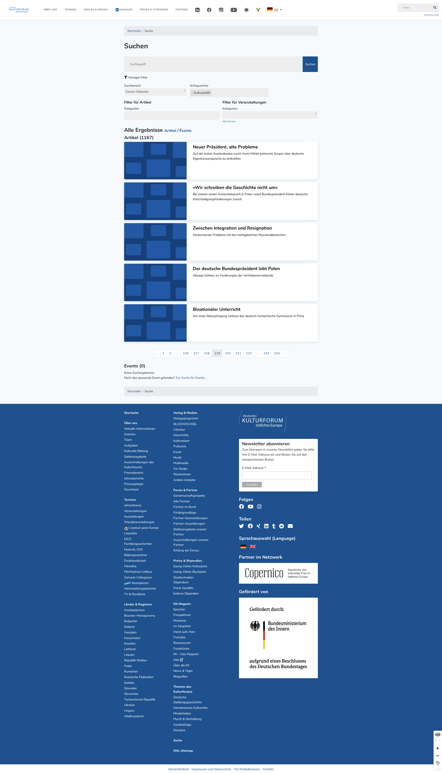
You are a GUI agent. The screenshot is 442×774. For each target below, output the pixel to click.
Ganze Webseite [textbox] (137, 92)
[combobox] (155, 92)
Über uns (50, 9)
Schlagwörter (199, 86)
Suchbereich (136, 89)
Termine (70, 9)
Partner (182, 9)
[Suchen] (435, 7)
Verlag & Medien (96, 9)
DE (276, 10)
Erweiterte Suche (431, 15)
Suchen (310, 64)
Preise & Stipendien (154, 9)
